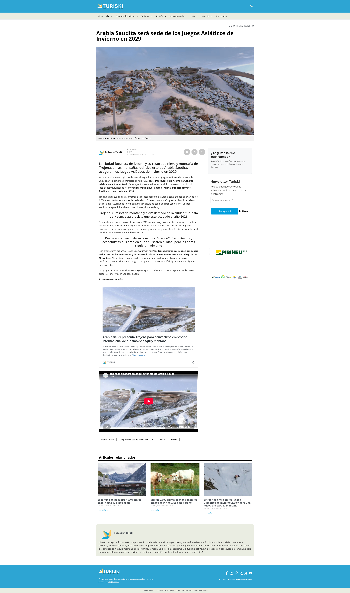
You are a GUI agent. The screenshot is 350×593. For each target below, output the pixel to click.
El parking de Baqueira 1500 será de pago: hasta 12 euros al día (119, 501)
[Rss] (241, 573)
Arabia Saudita (107, 439)
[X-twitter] (246, 573)
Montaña (159, 16)
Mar (194, 16)
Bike (107, 16)
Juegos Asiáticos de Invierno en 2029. (137, 439)
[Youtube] (250, 573)
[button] (251, 6)
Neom (162, 439)
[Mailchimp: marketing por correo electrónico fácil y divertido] (243, 212)
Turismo (145, 16)
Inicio (100, 16)
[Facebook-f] (226, 573)
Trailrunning (221, 16)
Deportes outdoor (178, 16)
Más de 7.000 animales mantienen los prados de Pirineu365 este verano (174, 501)
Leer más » (102, 510)
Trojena (174, 439)
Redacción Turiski (113, 152)
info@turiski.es (113, 582)
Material (206, 16)
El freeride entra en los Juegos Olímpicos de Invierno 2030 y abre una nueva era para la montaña (227, 502)
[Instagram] (231, 573)
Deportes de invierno (125, 16)
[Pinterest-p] (236, 573)
